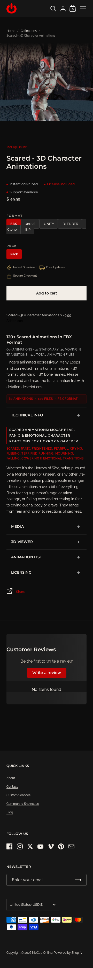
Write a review (46, 672)
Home (10, 31)
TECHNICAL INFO (27, 415)
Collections (29, 31)
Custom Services (18, 795)
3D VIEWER (22, 541)
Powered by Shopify (68, 953)
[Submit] (78, 880)
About (10, 778)
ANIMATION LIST (26, 557)
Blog (9, 812)
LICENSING (21, 572)
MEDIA (17, 526)
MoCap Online (16, 147)
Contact (12, 786)
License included (61, 184)
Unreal (30, 224)
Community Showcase (22, 804)
